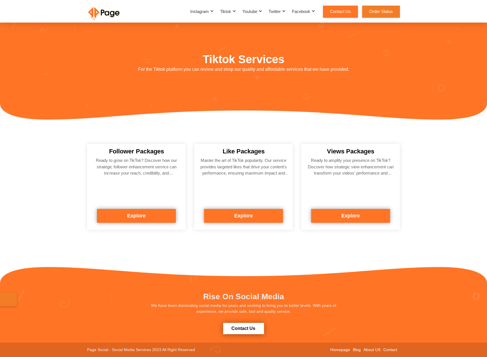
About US (372, 349)
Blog (357, 349)
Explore (136, 216)
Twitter (275, 11)
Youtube (249, 11)
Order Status (381, 11)
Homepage (340, 349)
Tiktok (225, 11)
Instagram (199, 11)
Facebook (301, 11)
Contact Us (340, 11)
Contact (390, 349)
